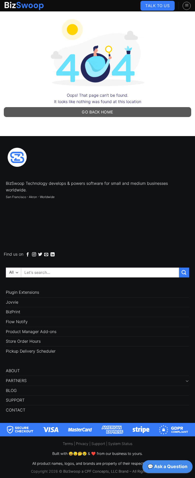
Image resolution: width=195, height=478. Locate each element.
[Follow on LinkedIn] (53, 254)
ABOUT (13, 370)
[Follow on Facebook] (28, 254)
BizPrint (13, 311)
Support (98, 443)
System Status (120, 443)
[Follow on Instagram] (34, 254)
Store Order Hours (23, 341)
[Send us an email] (46, 254)
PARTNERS (16, 380)
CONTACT (15, 410)
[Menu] (187, 6)
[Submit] (184, 272)
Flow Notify (17, 321)
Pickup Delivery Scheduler (31, 351)
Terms (68, 443)
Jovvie (12, 302)
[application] (167, 468)
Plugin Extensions (22, 292)
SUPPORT (15, 400)
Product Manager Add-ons (31, 331)
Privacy (82, 443)
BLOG (11, 390)
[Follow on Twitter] (40, 254)
